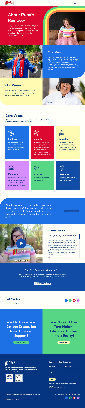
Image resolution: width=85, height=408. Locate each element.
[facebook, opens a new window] (66, 300)
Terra (38, 394)
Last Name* (68, 366)
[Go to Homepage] (9, 3)
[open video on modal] (21, 243)
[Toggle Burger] (79, 3)
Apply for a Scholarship (21, 342)
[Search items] (75, 3)
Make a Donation (63, 342)
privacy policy (68, 384)
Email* (50, 373)
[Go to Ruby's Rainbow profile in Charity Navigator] (9, 378)
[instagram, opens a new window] (74, 300)
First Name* (52, 366)
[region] (64, 63)
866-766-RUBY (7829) (74, 394)
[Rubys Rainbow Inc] (19, 378)
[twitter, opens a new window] (70, 300)
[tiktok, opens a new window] (78, 300)
